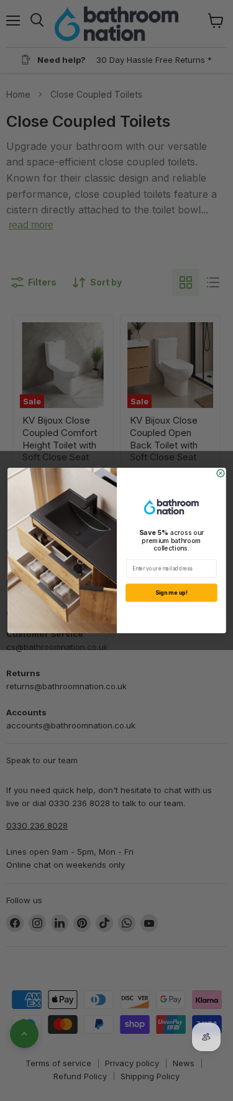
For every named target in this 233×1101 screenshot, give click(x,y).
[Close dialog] (220, 473)
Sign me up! (171, 592)
